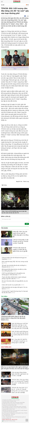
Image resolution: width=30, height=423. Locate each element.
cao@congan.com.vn (9, 415)
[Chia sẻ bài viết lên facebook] (25, 16)
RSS (28, 4)
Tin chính (4, 296)
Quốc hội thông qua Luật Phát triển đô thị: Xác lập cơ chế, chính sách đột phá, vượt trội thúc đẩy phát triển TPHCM (20, 326)
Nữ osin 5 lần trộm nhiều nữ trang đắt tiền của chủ (15, 281)
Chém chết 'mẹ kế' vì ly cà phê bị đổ (11, 284)
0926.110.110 (8, 419)
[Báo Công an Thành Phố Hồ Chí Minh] (16, 1)
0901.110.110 (14, 419)
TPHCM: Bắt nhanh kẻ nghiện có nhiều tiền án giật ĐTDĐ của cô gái (20, 249)
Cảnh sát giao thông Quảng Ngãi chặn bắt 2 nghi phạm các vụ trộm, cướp (20, 374)
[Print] (28, 16)
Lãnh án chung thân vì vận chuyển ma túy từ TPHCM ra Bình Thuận (20, 241)
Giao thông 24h (6, 347)
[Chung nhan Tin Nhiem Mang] (8, 420)
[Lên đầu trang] (27, 420)
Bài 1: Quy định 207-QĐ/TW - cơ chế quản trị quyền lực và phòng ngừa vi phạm (20, 341)
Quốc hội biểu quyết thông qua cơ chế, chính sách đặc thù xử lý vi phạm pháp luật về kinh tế (20, 333)
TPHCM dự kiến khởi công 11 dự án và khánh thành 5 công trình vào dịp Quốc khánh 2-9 (13, 318)
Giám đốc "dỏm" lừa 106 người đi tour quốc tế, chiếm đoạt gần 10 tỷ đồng (20, 233)
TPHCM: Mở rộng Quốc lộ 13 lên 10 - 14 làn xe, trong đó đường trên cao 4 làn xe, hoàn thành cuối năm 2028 (20, 390)
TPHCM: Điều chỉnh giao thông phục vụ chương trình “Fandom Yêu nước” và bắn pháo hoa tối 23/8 (20, 382)
